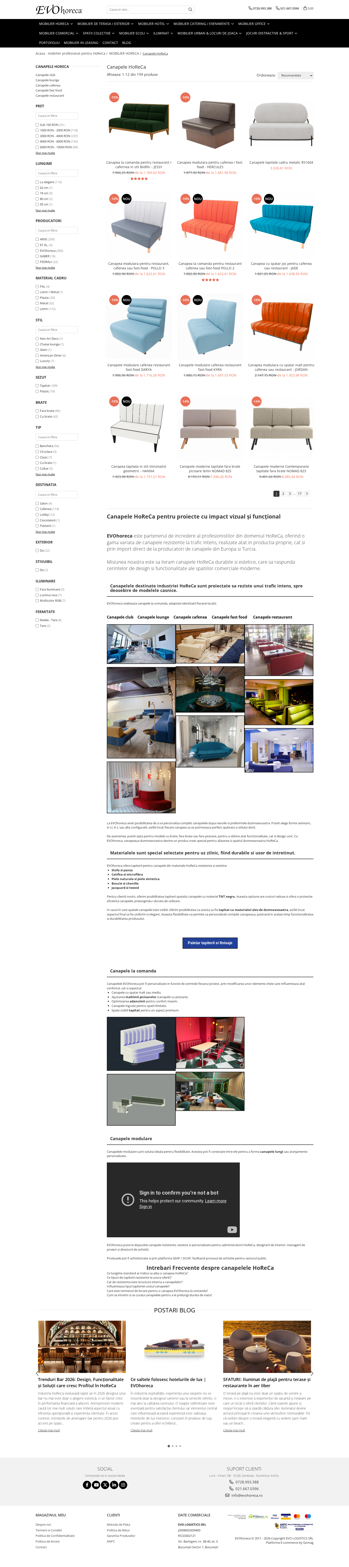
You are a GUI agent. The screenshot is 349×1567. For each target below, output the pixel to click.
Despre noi (43, 1524)
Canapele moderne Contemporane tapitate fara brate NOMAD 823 (281, 468)
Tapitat (45, 385)
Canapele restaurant (50, 95)
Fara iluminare (50, 589)
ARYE (43, 239)
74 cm (44, 193)
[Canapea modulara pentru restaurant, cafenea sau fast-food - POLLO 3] (139, 226)
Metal (44, 303)
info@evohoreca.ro (247, 1495)
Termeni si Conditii (49, 1530)
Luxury (45, 361)
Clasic (44, 457)
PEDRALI (46, 262)
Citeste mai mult (49, 1430)
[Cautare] (190, 10)
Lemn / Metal (49, 292)
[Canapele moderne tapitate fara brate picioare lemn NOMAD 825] (210, 428)
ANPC (111, 1541)
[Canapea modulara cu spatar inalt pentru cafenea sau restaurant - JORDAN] (281, 327)
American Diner (50, 355)
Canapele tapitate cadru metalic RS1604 (281, 162)
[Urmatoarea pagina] (307, 494)
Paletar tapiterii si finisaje (210, 943)
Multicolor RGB (50, 600)
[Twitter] (105, 1485)
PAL (42, 286)
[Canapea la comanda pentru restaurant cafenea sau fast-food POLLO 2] (210, 226)
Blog (126, 42)
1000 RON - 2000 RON (55, 130)
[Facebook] (87, 1485)
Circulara (46, 451)
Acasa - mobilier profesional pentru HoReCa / (72, 53)
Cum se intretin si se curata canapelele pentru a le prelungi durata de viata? (159, 1295)
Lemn (44, 309)
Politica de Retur (118, 1530)
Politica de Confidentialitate (55, 1536)
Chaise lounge (50, 344)
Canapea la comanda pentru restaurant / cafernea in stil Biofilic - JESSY (138, 164)
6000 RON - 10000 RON (56, 147)
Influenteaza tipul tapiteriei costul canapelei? (138, 1286)
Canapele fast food (49, 90)
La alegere (47, 182)
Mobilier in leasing (81, 42)
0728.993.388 (247, 1482)
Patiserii (45, 526)
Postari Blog (174, 1310)
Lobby (44, 514)
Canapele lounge (47, 80)
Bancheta (46, 446)
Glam (43, 350)
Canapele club (45, 75)
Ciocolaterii (48, 520)
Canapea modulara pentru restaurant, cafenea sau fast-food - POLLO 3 (138, 265)
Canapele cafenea (48, 85)
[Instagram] (123, 1485)
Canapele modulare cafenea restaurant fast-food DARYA (139, 367)
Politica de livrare (48, 1541)
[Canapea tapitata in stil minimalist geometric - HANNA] (139, 428)
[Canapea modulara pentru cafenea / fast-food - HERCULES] (210, 124)
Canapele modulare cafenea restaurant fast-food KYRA (210, 367)
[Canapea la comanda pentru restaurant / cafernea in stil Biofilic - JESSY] (139, 124)
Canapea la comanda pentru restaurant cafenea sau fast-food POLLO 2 (210, 265)
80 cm (44, 199)
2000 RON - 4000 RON (55, 136)
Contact (110, 42)
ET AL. (44, 245)
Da (42, 550)
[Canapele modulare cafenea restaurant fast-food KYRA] (210, 327)
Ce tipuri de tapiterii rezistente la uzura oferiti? (139, 1277)
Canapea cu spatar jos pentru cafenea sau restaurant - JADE (281, 265)
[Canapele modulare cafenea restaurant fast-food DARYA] (139, 327)
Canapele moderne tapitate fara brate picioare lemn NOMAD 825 (210, 468)
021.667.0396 (247, 1488)
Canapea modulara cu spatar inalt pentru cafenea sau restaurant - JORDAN (281, 367)
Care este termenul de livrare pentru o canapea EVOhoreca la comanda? (157, 1291)
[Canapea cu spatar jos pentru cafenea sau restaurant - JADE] (281, 226)
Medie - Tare (48, 620)
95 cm (44, 204)
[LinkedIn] (114, 1485)
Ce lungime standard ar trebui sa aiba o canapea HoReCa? (147, 1273)
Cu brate (46, 416)
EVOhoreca (48, 250)
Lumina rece (48, 595)
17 (300, 493)
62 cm (44, 188)
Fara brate (47, 411)
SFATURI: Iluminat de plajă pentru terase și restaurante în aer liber (267, 1382)
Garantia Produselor (121, 1536)
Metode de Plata (118, 1524)
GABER (44, 256)
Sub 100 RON (49, 125)
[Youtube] (96, 1485)
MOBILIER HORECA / (125, 53)
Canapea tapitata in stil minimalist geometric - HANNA (138, 468)
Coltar (44, 468)
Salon (44, 503)
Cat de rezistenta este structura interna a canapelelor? (145, 1282)
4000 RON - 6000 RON (55, 141)
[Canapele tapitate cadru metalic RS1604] (281, 124)
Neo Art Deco (49, 338)
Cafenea (45, 509)
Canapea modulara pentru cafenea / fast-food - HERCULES (210, 164)
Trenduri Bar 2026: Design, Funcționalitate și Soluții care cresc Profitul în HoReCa (81, 1382)
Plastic (44, 297)
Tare (43, 626)
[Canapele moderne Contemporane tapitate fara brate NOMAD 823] (281, 428)
